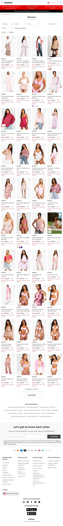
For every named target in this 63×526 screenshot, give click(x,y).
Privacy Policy (37, 461)
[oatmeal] (48, 69)
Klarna (4, 467)
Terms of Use (37, 468)
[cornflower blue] (37, 106)
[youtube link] (35, 502)
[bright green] (17, 247)
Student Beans (7, 475)
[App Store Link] (31, 511)
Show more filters (20, 28)
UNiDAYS (5, 472)
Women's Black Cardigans (50, 410)
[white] (35, 106)
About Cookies (37, 466)
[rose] (50, 69)
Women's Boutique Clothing (17, 407)
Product (35, 470)
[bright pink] (19, 247)
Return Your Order (23, 461)
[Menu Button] (2, 3)
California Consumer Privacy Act (38, 483)
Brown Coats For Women (32, 410)
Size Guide (5, 462)
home (2, 14)
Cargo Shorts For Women (47, 407)
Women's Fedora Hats (48, 413)
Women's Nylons (32, 416)
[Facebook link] (31, 502)
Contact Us (21, 476)
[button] (48, 2)
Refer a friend (52, 467)
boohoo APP (6, 484)
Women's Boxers (32, 407)
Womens (7, 14)
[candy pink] (33, 106)
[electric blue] (21, 247)
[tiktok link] (39, 502)
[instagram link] (24, 502)
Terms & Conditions (39, 463)
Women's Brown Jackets (32, 413)
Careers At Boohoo (54, 461)
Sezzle (4, 470)
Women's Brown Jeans (18, 416)
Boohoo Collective (8, 477)
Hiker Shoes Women (45, 416)
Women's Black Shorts (15, 413)
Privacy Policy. (12, 444)
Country (5, 490)
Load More (31, 395)
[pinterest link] (28, 502)
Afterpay (5, 465)
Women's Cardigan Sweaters (14, 410)
